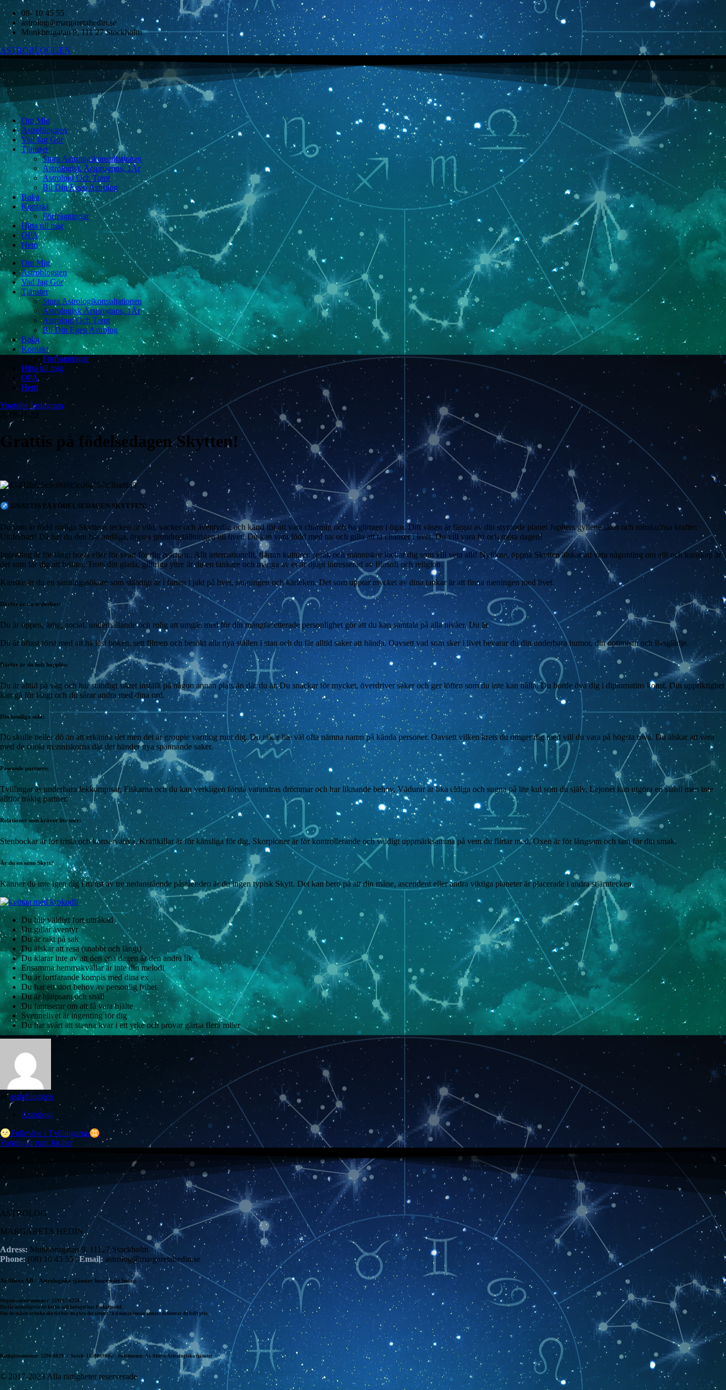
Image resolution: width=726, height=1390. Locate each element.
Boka (30, 196)
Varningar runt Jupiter (36, 1142)
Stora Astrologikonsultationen (92, 158)
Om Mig (35, 120)
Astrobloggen (44, 129)
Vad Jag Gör (42, 139)
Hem (29, 244)
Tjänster (34, 149)
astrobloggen (31, 1096)
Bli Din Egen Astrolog (80, 187)
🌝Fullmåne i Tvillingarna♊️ (50, 1133)
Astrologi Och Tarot (76, 177)
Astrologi (37, 1114)
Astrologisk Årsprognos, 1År (91, 168)
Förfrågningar (66, 216)
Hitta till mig (42, 225)
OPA (29, 235)
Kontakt (34, 206)
